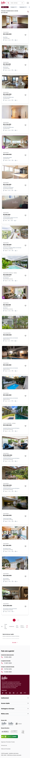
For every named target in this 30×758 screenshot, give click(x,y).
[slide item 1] (13, 26)
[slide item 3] (15, 26)
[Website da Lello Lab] (18, 723)
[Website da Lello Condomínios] (11, 723)
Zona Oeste (17, 626)
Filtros (5, 7)
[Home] (1, 626)
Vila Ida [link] (27, 626)
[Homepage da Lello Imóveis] (4, 723)
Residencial (22, 7)
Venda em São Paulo (5, 626)
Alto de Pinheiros (22, 626)
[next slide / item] (26, 21)
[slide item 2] (14, 26)
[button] (5, 7)
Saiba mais (4, 690)
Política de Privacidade (5, 748)
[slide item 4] (16, 26)
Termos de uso (4, 745)
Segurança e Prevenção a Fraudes (8, 741)
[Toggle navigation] (28, 3)
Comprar (13, 7)
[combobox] (16, 2)
